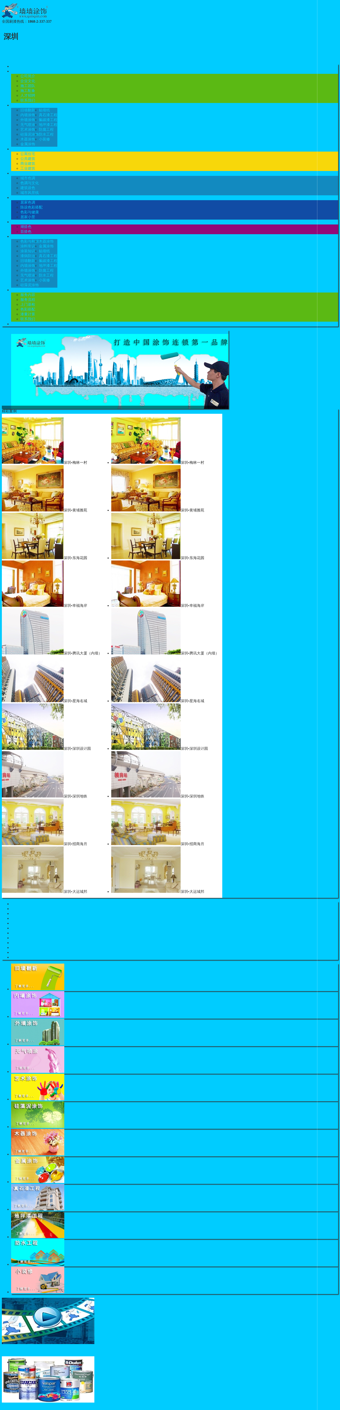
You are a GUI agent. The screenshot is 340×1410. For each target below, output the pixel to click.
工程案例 (18, 149)
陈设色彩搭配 (31, 207)
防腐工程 (46, 129)
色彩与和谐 (29, 241)
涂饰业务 (18, 105)
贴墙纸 (44, 110)
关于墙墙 (18, 71)
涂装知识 (27, 251)
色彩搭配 (18, 222)
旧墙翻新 (27, 110)
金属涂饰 (27, 144)
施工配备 (27, 91)
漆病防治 (27, 256)
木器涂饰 (27, 139)
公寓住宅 (27, 154)
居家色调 (27, 202)
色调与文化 (29, 183)
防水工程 (46, 134)
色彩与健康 (29, 212)
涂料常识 (27, 246)
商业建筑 (27, 163)
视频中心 (9, 1350)
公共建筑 (27, 159)
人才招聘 (27, 95)
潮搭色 (25, 227)
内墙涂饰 (27, 115)
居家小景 (27, 217)
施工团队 (27, 86)
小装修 (44, 139)
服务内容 (27, 295)
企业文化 (27, 81)
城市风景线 (29, 193)
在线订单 (18, 324)
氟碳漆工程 (48, 120)
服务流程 (27, 300)
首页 (15, 66)
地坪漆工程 (48, 125)
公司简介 (27, 76)
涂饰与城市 (20, 173)
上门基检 (27, 304)
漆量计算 (27, 314)
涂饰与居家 (20, 197)
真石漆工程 (48, 115)
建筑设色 (27, 188)
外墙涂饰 (27, 120)
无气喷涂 (27, 125)
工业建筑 (27, 168)
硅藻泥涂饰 (29, 134)
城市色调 (27, 178)
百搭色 (25, 231)
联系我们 (27, 100)
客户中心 (18, 290)
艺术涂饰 (27, 129)
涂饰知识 (18, 236)
